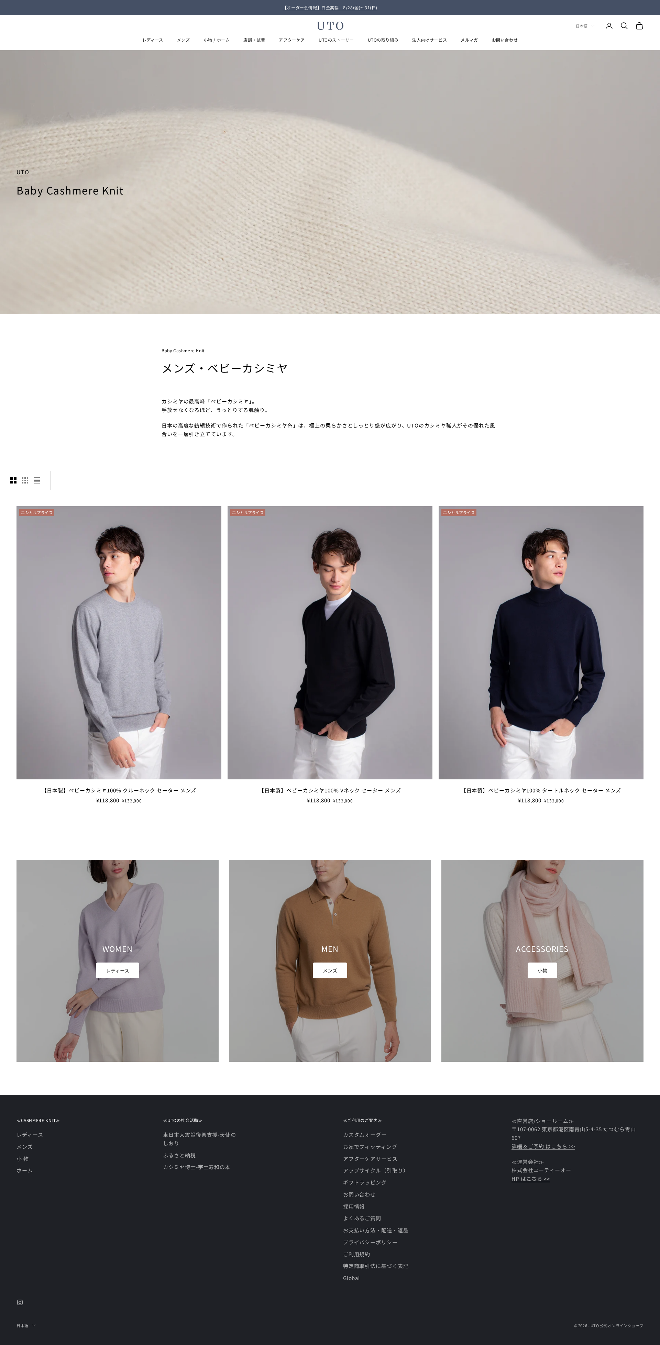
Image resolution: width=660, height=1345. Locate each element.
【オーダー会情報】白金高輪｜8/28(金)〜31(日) (330, 7)
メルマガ (469, 40)
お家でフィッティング (370, 1146)
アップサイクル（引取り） (376, 1170)
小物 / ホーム (217, 40)
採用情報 (354, 1206)
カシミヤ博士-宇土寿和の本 (197, 1166)
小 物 (22, 1158)
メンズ (183, 40)
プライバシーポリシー (370, 1242)
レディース (152, 40)
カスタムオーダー (365, 1134)
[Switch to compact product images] (37, 480)
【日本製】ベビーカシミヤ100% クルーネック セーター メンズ (119, 790)
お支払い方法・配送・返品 (376, 1230)
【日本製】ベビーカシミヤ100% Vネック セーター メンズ (330, 790)
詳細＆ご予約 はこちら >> (543, 1146)
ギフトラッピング (365, 1182)
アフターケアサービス (370, 1158)
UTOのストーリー (336, 40)
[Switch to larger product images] (13, 480)
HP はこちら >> (531, 1178)
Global (351, 1277)
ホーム (24, 1170)
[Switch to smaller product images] (25, 480)
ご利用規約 (357, 1254)
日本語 (582, 26)
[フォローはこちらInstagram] (19, 1302)
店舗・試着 (254, 40)
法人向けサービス (429, 40)
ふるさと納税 (179, 1155)
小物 (542, 970)
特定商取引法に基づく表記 (376, 1265)
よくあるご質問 (362, 1218)
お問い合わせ (505, 40)
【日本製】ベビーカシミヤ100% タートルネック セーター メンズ (541, 790)
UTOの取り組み (383, 40)
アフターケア (292, 40)
